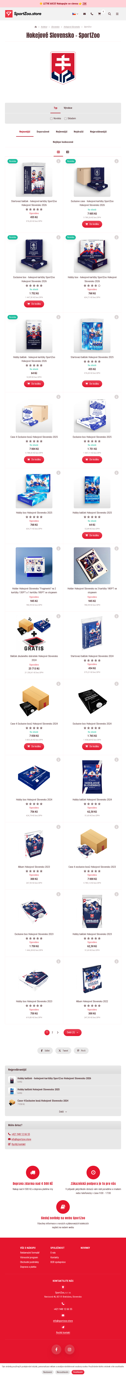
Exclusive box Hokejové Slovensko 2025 (92, 436)
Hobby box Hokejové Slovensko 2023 (34, 1001)
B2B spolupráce (58, 1262)
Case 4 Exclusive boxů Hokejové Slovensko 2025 (34, 436)
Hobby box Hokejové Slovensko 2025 (34, 512)
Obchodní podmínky (29, 1262)
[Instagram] (70, 1349)
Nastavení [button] (47, 1372)
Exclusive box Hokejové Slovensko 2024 (92, 723)
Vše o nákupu (27, 1247)
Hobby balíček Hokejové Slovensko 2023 (92, 934)
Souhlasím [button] (78, 1372)
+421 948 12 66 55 (21, 1134)
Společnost (57, 1247)
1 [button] (48, 1033)
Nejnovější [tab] (24, 131)
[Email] (84, 14)
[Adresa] (63, 1287)
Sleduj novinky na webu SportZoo (63, 1218)
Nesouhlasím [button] (62, 1372)
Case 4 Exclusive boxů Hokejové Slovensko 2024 (34, 723)
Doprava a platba (28, 1266)
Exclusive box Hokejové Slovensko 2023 (34, 934)
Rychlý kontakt (19, 1144)
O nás (53, 1252)
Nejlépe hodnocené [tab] (63, 142)
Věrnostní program (29, 1257)
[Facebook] (56, 1349)
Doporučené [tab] (43, 131)
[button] (92, 224)
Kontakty (54, 1257)
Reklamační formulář (29, 1252)
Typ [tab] (55, 107)
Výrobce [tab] (68, 107)
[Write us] (63, 1327)
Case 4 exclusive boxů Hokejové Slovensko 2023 (92, 866)
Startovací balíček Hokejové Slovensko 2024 (92, 656)
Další (61, 1111)
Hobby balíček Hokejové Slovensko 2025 (92, 512)
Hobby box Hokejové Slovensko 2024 (34, 799)
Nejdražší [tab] (78, 131)
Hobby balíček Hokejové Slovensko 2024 (92, 799)
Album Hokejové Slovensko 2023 (34, 866)
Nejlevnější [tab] (61, 131)
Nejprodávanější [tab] (98, 131)
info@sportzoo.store (21, 1139)
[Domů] (23, 14)
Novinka (57, 118)
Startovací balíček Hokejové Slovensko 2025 (92, 357)
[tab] (58, 152)
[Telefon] (92, 14)
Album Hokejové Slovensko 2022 (92, 1001)
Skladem (72, 118)
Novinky (85, 1247)
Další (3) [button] (71, 1032)
